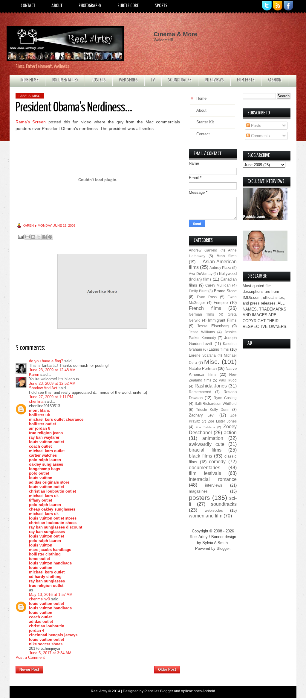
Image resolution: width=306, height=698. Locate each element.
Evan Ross (207, 297)
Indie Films (29, 80)
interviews (213, 485)
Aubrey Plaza (220, 267)
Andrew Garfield (203, 250)
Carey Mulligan (218, 285)
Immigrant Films (222, 320)
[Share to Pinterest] (50, 237)
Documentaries (65, 80)
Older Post (167, 669)
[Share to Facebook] (45, 237)
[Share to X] (39, 237)
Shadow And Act (43, 388)
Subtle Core (128, 6)
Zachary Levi (202, 415)
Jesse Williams (202, 332)
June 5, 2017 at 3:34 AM (50, 653)
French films (205, 308)
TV (153, 80)
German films (201, 314)
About (56, 6)
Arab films (227, 256)
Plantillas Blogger (158, 691)
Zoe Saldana (205, 427)
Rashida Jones (211, 385)
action (230, 432)
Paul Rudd (228, 380)
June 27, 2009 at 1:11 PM (51, 397)
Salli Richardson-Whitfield (216, 403)
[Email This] (27, 237)
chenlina (36, 401)
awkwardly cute (206, 444)
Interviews (214, 80)
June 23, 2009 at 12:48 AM (52, 370)
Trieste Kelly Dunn (213, 409)
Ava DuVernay (200, 273)
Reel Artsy (99, 691)
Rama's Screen (31, 121)
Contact (28, 6)
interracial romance (213, 479)
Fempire (221, 302)
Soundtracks (180, 80)
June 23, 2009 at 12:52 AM (52, 383)
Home (99, 668)
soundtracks (224, 504)
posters (199, 497)
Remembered (200, 392)
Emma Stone (225, 291)
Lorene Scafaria (202, 355)
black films (200, 455)
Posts (255, 125)
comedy (217, 461)
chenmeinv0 (39, 599)
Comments (260, 136)
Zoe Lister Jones (222, 421)
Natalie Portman (203, 368)
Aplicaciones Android (198, 691)
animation (212, 438)
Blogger (223, 548)
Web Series (128, 80)
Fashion (274, 80)
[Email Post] (20, 236)
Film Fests (246, 80)
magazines (198, 491)
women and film (205, 515)
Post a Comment (30, 657)
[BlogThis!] (33, 237)
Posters (98, 80)
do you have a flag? (46, 361)
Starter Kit (205, 122)
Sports (161, 6)
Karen (34, 374)
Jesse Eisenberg (212, 326)
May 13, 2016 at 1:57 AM (51, 594)
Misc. (36, 96)
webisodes (214, 510)
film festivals (205, 473)
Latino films (219, 349)
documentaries (204, 467)
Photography (90, 6)
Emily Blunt (198, 291)
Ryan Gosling (225, 398)
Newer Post (29, 669)
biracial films (205, 449)
